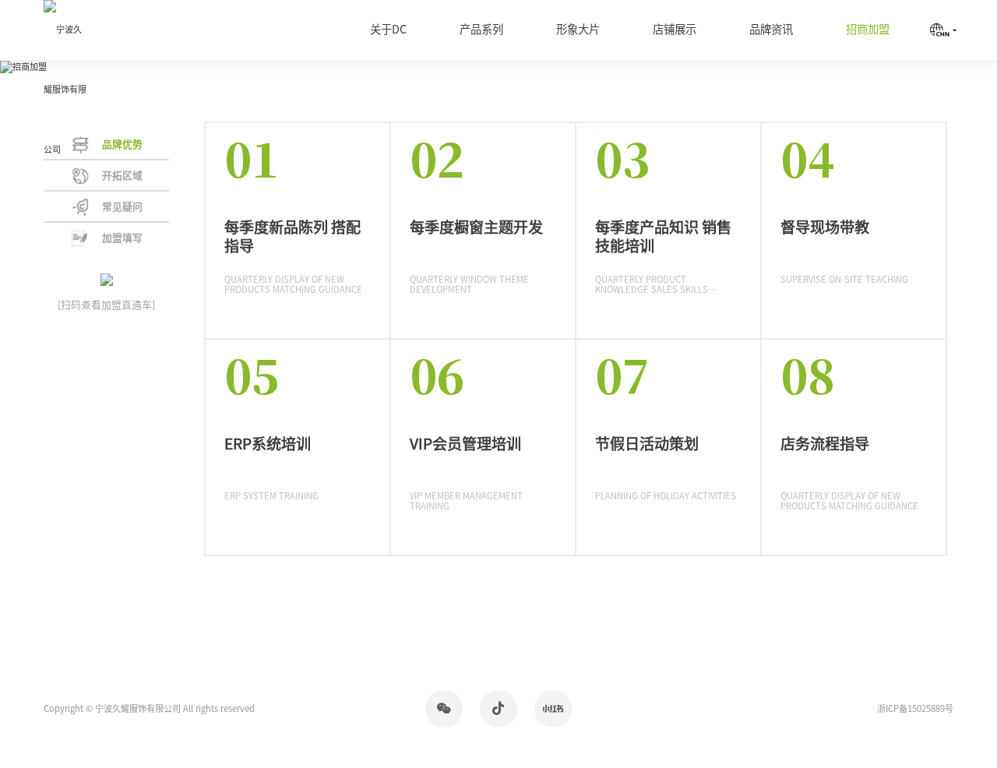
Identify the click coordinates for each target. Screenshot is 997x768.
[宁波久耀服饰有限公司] (66, 89)
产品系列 (481, 29)
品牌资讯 (771, 29)
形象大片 (578, 29)
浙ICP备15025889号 (915, 708)
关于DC (388, 29)
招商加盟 (868, 29)
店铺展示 (674, 29)
